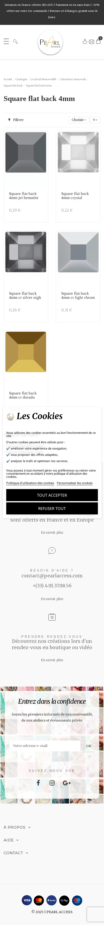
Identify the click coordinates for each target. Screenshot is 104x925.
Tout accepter (52, 495)
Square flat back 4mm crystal (75, 195)
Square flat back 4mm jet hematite (23, 195)
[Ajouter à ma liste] (42, 140)
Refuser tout (52, 508)
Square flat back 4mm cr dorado (23, 395)
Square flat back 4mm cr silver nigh (25, 295)
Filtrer (18, 120)
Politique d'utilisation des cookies (30, 483)
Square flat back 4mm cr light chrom (78, 295)
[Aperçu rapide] (42, 149)
